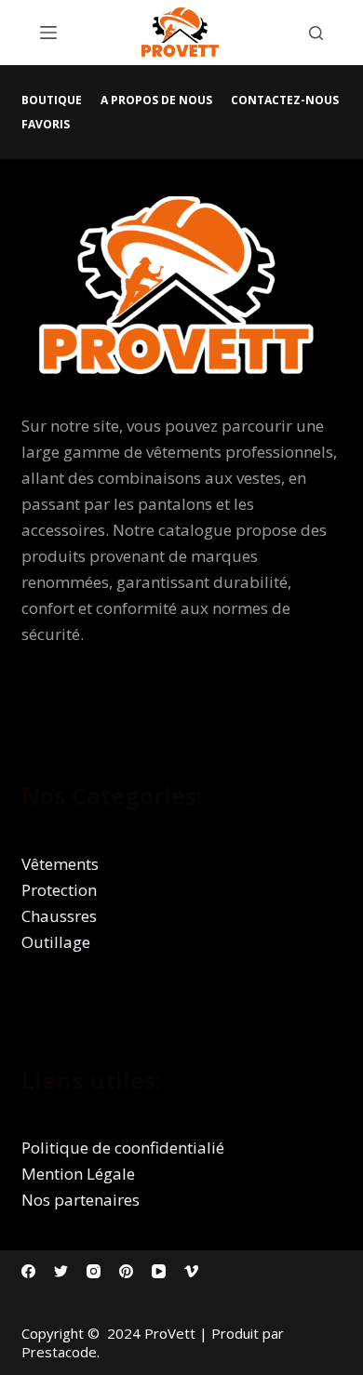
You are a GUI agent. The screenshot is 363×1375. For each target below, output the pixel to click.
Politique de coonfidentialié (122, 1147)
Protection (59, 890)
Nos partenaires (80, 1199)
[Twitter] (61, 1271)
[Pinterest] (126, 1271)
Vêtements (60, 863)
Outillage (55, 942)
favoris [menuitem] (45, 124)
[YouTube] (159, 1271)
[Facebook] (28, 1271)
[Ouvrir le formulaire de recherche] (316, 33)
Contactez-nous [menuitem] (285, 100)
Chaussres (59, 916)
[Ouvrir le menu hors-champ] (48, 32)
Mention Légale (78, 1173)
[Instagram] (94, 1271)
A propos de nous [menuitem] (156, 100)
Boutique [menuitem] (51, 100)
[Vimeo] (191, 1271)
